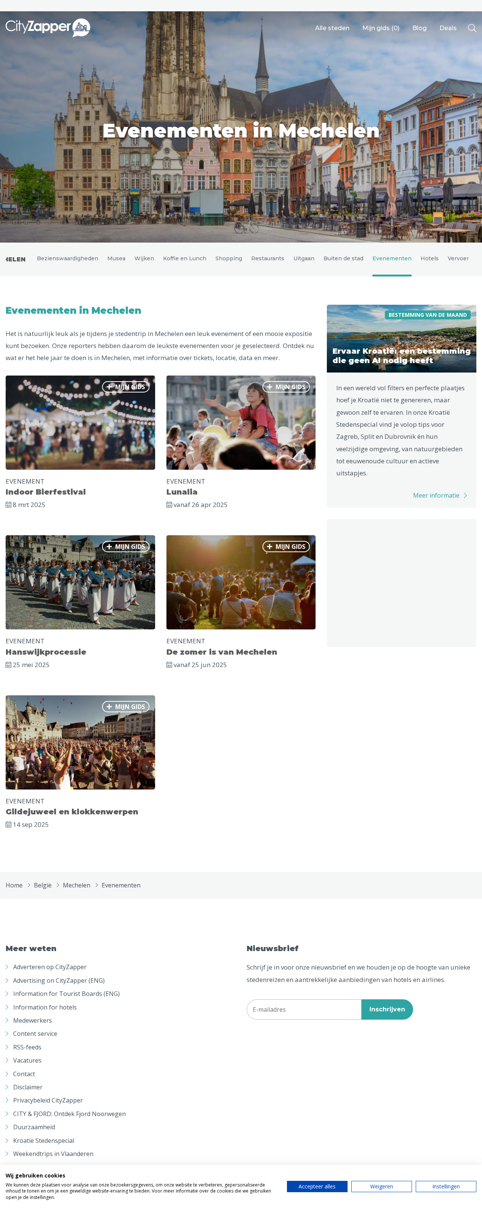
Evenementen (392, 258)
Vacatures (27, 1060)
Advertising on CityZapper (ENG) (59, 980)
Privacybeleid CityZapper (48, 1100)
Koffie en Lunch (184, 258)
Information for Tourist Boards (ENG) (66, 994)
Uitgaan (303, 258)
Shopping (228, 258)
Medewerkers (32, 1020)
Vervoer (458, 258)
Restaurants (267, 258)
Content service (35, 1033)
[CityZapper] (48, 28)
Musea (116, 258)
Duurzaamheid (34, 1127)
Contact (24, 1074)
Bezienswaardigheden (67, 258)
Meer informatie (436, 495)
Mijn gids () (381, 28)
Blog (419, 28)
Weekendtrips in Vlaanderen (53, 1154)
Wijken (144, 258)
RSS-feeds (27, 1047)
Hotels (430, 258)
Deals (448, 28)
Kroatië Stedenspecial (43, 1140)
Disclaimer (28, 1087)
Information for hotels (45, 1007)
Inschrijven (387, 1009)
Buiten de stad (343, 258)
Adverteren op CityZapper (50, 967)
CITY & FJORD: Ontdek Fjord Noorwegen (69, 1114)
